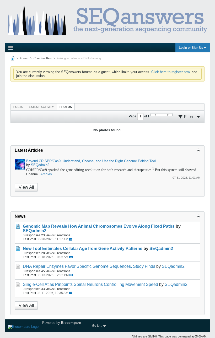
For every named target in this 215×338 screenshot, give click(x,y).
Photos (66, 106)
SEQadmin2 (40, 165)
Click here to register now (170, 72)
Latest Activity (41, 106)
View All (26, 187)
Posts (18, 106)
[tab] (18, 106)
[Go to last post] (70, 239)
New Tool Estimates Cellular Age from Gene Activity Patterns (82, 248)
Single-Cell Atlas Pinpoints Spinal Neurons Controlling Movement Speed (90, 284)
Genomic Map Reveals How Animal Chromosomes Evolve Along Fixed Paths (99, 226)
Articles (46, 174)
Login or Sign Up (191, 48)
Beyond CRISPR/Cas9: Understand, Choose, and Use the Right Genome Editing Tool (91, 161)
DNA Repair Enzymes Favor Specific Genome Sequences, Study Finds (89, 266)
